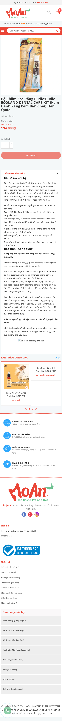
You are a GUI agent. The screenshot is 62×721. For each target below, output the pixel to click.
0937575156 (6, 536)
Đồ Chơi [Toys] (9, 679)
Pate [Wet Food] (10, 669)
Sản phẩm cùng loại (14, 357)
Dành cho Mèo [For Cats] (13, 640)
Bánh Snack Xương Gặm (40, 23)
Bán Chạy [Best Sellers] (13, 659)
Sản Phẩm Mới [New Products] (16, 650)
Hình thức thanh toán (10, 587)
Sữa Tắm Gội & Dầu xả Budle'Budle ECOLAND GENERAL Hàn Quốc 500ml (46, 371)
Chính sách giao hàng (10, 582)
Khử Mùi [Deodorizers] (13, 689)
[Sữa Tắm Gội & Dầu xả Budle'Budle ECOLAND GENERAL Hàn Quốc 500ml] (46, 364)
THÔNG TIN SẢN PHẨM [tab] (14, 173)
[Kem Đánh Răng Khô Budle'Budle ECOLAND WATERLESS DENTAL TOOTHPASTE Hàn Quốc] (16, 364)
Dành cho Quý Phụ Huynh (14, 620)
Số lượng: (6, 138)
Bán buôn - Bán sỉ (8, 572)
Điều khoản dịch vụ (9, 598)
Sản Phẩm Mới (12, 23)
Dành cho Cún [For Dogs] (13, 630)
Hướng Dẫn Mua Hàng (10, 577)
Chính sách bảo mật (9, 603)
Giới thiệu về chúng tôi (10, 567)
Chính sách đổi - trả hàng (11, 593)
